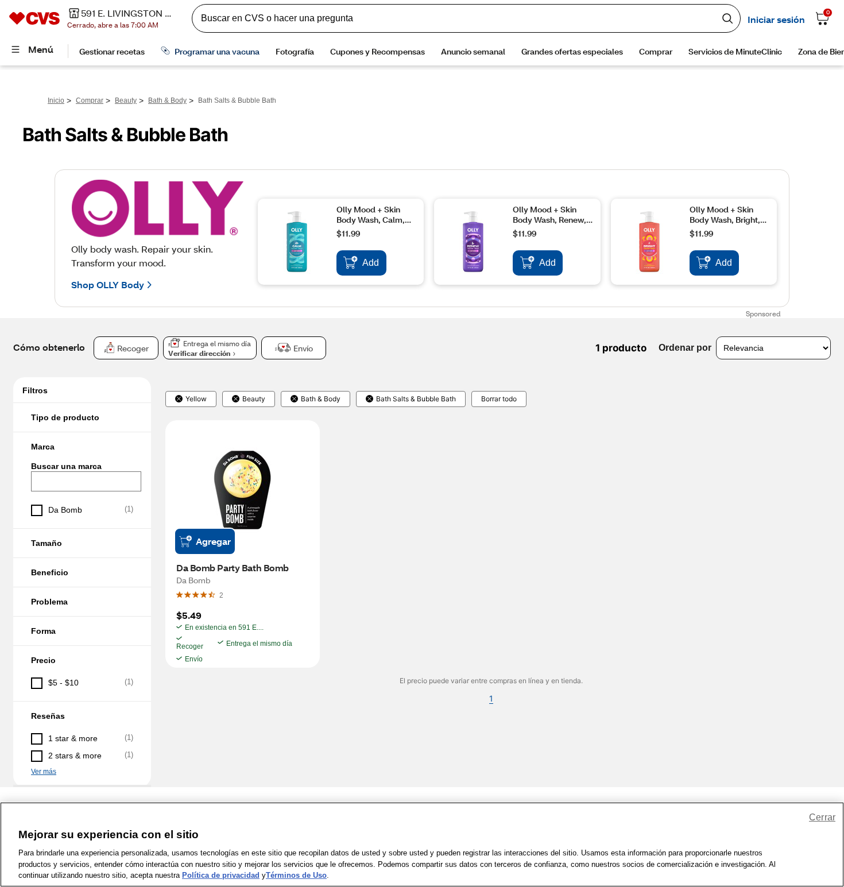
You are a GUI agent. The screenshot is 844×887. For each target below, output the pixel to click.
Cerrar (822, 817)
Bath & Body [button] (320, 399)
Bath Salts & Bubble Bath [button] (416, 399)
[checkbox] (82, 510)
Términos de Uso (296, 875)
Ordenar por (685, 348)
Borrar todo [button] (499, 399)
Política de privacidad (221, 875)
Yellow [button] (196, 399)
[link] (221, 594)
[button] (82, 417)
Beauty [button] (253, 399)
